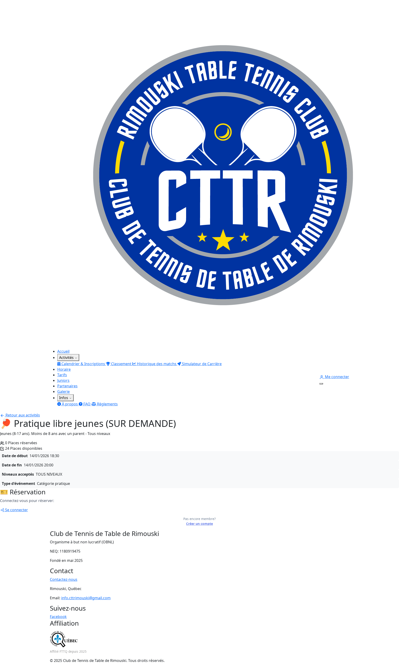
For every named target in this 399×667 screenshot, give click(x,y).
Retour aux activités (22, 415)
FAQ (86, 404)
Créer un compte (199, 523)
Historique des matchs (156, 363)
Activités (67, 357)
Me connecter (336, 376)
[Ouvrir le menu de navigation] (321, 383)
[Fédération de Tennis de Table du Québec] (64, 639)
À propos (70, 404)
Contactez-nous (63, 579)
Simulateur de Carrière (201, 363)
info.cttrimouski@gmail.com (86, 597)
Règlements (107, 404)
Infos (64, 397)
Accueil (63, 351)
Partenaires (67, 386)
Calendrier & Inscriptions (83, 363)
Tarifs (62, 374)
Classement (121, 363)
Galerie (63, 391)
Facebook (58, 616)
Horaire (64, 369)
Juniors (63, 380)
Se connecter (16, 509)
